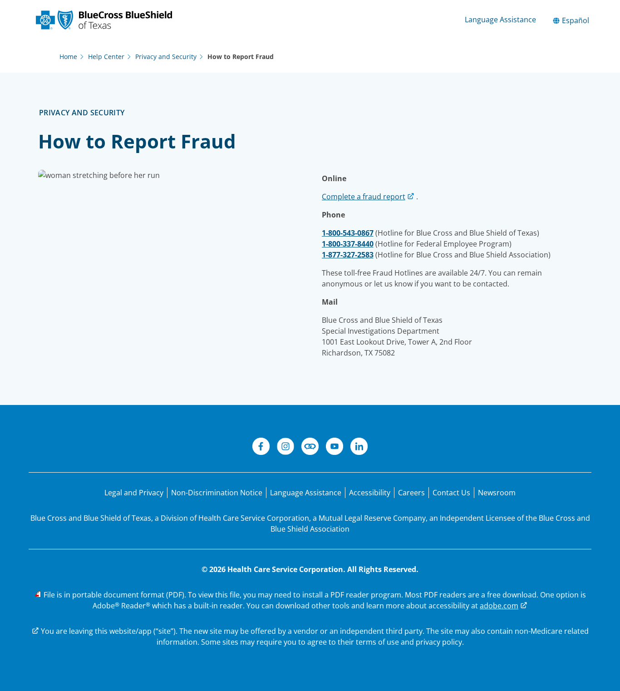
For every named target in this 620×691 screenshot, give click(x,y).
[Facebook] (261, 448)
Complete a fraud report (363, 197)
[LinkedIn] (359, 448)
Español (574, 20)
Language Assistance (500, 20)
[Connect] (310, 448)
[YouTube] (334, 448)
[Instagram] (285, 448)
